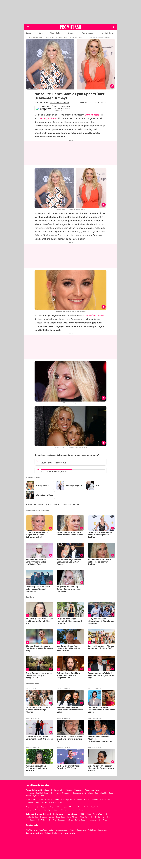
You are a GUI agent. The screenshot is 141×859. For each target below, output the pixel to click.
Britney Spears (92, 114)
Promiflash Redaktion (59, 102)
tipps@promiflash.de (70, 504)
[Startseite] (70, 27)
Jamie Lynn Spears (48, 118)
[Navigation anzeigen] (28, 27)
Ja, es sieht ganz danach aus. (53, 463)
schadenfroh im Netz (93, 315)
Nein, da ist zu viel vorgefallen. (54, 471)
